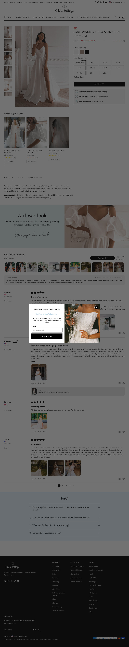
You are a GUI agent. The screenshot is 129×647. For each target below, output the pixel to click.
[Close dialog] (96, 307)
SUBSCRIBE (47, 336)
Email (34, 326)
